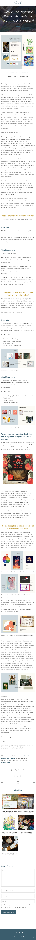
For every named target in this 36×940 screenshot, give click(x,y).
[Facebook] (14, 932)
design (15, 770)
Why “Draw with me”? (26, 832)
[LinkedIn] (19, 932)
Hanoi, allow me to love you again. (10, 832)
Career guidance (23, 72)
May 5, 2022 (10, 72)
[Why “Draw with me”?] (26, 822)
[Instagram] (16, 932)
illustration (21, 770)
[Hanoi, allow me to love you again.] (10, 822)
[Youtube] (22, 932)
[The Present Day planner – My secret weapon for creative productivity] (10, 843)
